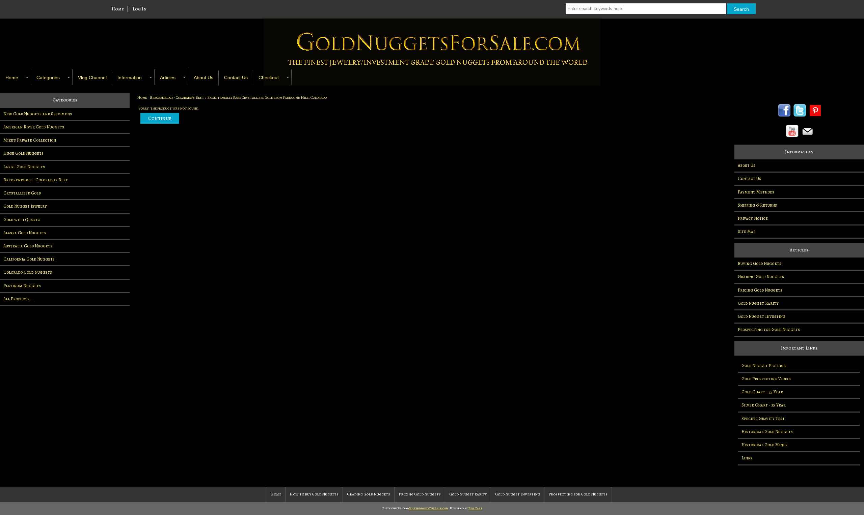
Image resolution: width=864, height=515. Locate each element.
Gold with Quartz (21, 219)
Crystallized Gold (22, 193)
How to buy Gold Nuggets (314, 494)
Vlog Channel (92, 77)
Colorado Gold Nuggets (27, 272)
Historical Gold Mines (764, 445)
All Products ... (18, 299)
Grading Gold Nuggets (761, 276)
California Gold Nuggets (29, 259)
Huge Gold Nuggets (23, 153)
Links (746, 458)
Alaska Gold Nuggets (24, 233)
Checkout (269, 77)
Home (118, 9)
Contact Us (236, 77)
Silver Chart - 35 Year (763, 405)
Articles (168, 77)
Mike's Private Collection (29, 140)
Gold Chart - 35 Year (762, 392)
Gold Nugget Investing (761, 316)
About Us (203, 77)
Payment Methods (756, 192)
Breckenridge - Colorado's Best (177, 97)
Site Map (746, 231)
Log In (139, 9)
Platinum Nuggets (22, 286)
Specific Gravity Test (763, 418)
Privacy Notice (753, 218)
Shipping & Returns (757, 205)
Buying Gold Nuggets (759, 263)
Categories (48, 77)
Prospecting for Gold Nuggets (769, 329)
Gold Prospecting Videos (766, 379)
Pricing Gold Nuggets (760, 290)
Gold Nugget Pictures (763, 365)
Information (129, 77)
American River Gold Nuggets (33, 127)
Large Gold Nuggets (24, 167)
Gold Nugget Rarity (758, 303)
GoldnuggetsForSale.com (428, 508)
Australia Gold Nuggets (27, 246)
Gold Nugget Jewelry (25, 206)
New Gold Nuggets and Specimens (37, 114)
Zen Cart (475, 508)
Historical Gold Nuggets (767, 431)
